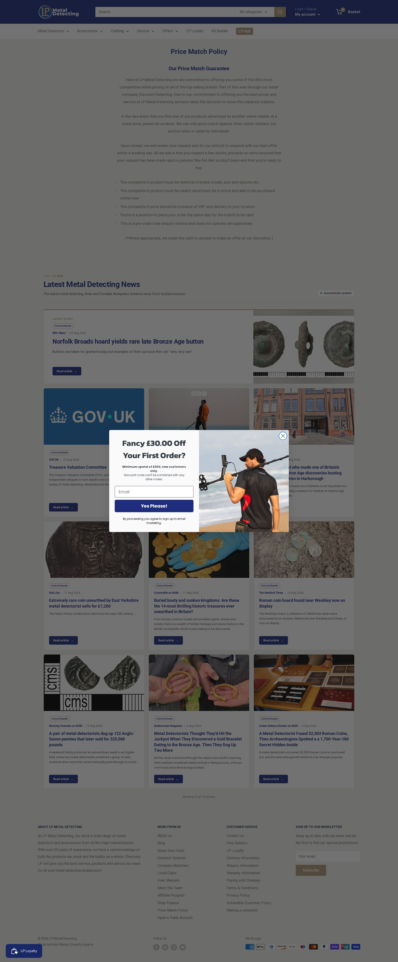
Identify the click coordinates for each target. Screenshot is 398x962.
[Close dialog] (283, 436)
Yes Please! (154, 506)
